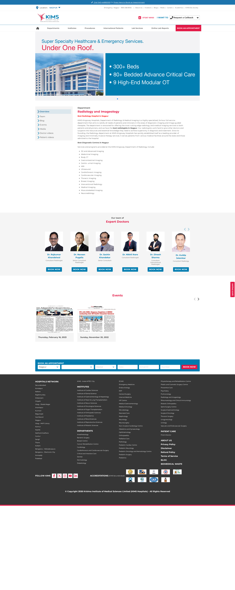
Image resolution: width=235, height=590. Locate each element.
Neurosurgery (124, 423)
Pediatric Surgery (125, 454)
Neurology (123, 419)
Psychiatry (165, 391)
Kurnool (38, 411)
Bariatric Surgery (83, 438)
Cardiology (81, 447)
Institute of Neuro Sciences (87, 403)
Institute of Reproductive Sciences (89, 422)
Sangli (37, 439)
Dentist (79, 457)
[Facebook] (54, 476)
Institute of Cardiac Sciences (87, 390)
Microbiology (124, 410)
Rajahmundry (40, 395)
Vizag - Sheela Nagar (42, 404)
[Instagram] (65, 476)
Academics (179, 8)
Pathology (123, 442)
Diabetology (81, 463)
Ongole (38, 401)
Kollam (38, 446)
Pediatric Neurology (126, 448)
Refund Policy (168, 452)
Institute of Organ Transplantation (89, 409)
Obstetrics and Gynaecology (129, 429)
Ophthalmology (125, 432)
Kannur (38, 427)
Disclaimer (166, 448)
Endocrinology (124, 388)
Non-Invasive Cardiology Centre (131, 426)
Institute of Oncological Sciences (89, 406)
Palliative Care (124, 439)
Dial (101, 2)
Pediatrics (122, 458)
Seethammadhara (42, 433)
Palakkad (38, 458)
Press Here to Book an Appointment (129, 2)
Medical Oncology (125, 407)
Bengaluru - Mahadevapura (45, 449)
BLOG (164, 460)
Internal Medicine (125, 397)
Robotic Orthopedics (168, 403)
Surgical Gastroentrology (170, 410)
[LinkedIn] (75, 476)
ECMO (121, 381)
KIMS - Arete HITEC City (86, 381)
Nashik (37, 430)
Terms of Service (169, 456)
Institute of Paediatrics (85, 416)
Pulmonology (166, 394)
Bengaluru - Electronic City (45, 452)
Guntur (38, 436)
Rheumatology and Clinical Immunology (176, 400)
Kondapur (39, 388)
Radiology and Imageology (171, 397)
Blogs (156, 8)
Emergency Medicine (127, 384)
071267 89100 (148, 18)
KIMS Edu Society (191, 8)
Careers (170, 8)
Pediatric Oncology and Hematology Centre (135, 451)
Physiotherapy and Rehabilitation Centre (176, 381)
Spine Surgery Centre (168, 407)
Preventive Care (167, 388)
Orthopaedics (124, 435)
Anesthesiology (82, 434)
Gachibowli (39, 417)
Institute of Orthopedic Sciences (89, 413)
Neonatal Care (124, 413)
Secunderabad (40, 385)
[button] (55, 8)
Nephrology (123, 416)
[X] (59, 476)
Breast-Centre (82, 441)
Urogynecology (166, 419)
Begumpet (39, 414)
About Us (138, 8)
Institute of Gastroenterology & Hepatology (93, 397)
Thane (37, 442)
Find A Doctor (166, 435)
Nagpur (38, 420)
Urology (164, 423)
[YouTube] (70, 476)
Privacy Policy (168, 444)
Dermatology (82, 460)
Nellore (38, 391)
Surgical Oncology (167, 413)
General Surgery (125, 394)
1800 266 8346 (126, 8)
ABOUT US (166, 440)
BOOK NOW (54, 269)
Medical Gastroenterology (128, 403)
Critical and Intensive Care (86, 453)
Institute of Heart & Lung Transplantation (92, 400)
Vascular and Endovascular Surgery (174, 426)
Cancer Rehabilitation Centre (87, 444)
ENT (120, 391)
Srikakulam (39, 398)
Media (162, 8)
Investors (148, 8)
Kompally (38, 455)
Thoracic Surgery (167, 416)
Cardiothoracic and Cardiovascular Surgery (93, 450)
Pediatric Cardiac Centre (128, 445)
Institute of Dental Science (86, 393)
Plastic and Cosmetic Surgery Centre (174, 384)
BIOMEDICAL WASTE (171, 464)
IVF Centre (123, 400)
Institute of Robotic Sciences (87, 425)
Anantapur (39, 407)
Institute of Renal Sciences (86, 419)
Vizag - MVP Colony (42, 423)
